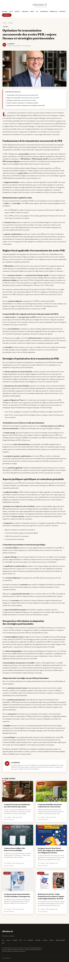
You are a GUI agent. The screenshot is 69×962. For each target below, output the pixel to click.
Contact (7, 15)
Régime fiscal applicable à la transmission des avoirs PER (23, 98)
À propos (62, 11)
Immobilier (53, 11)
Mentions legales (60, 940)
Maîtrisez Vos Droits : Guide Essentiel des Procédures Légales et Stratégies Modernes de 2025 (51, 896)
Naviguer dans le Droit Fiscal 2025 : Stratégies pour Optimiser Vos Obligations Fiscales (51, 850)
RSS (3, 943)
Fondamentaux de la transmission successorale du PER (22, 95)
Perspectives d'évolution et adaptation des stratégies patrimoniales (26, 105)
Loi (37, 11)
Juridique (25, 11)
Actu (11, 11)
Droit (32, 11)
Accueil (5, 11)
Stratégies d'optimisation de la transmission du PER (21, 100)
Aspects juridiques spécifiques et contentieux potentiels (22, 103)
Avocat (17, 11)
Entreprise (44, 11)
